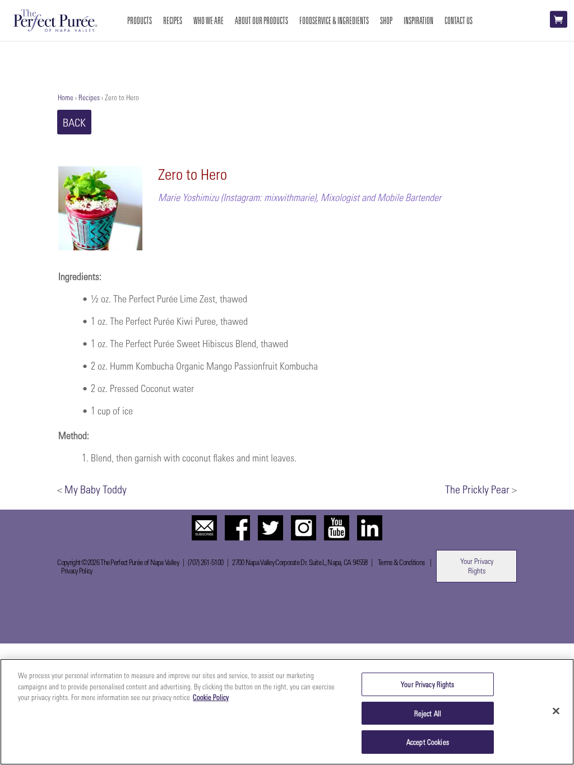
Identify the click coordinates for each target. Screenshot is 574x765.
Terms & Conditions (401, 562)
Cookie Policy (211, 697)
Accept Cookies (427, 742)
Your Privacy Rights (476, 565)
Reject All (427, 713)
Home (65, 97)
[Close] (556, 711)
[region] (287, 712)
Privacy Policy (76, 570)
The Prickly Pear (477, 489)
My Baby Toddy (95, 489)
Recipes (89, 97)
